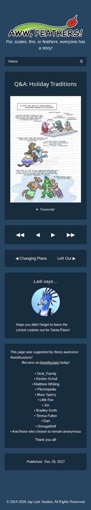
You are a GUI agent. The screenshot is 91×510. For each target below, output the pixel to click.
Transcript (47, 209)
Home (13, 61)
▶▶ (71, 235)
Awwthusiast (49, 362)
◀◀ (20, 235)
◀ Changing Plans (31, 258)
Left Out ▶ (66, 258)
